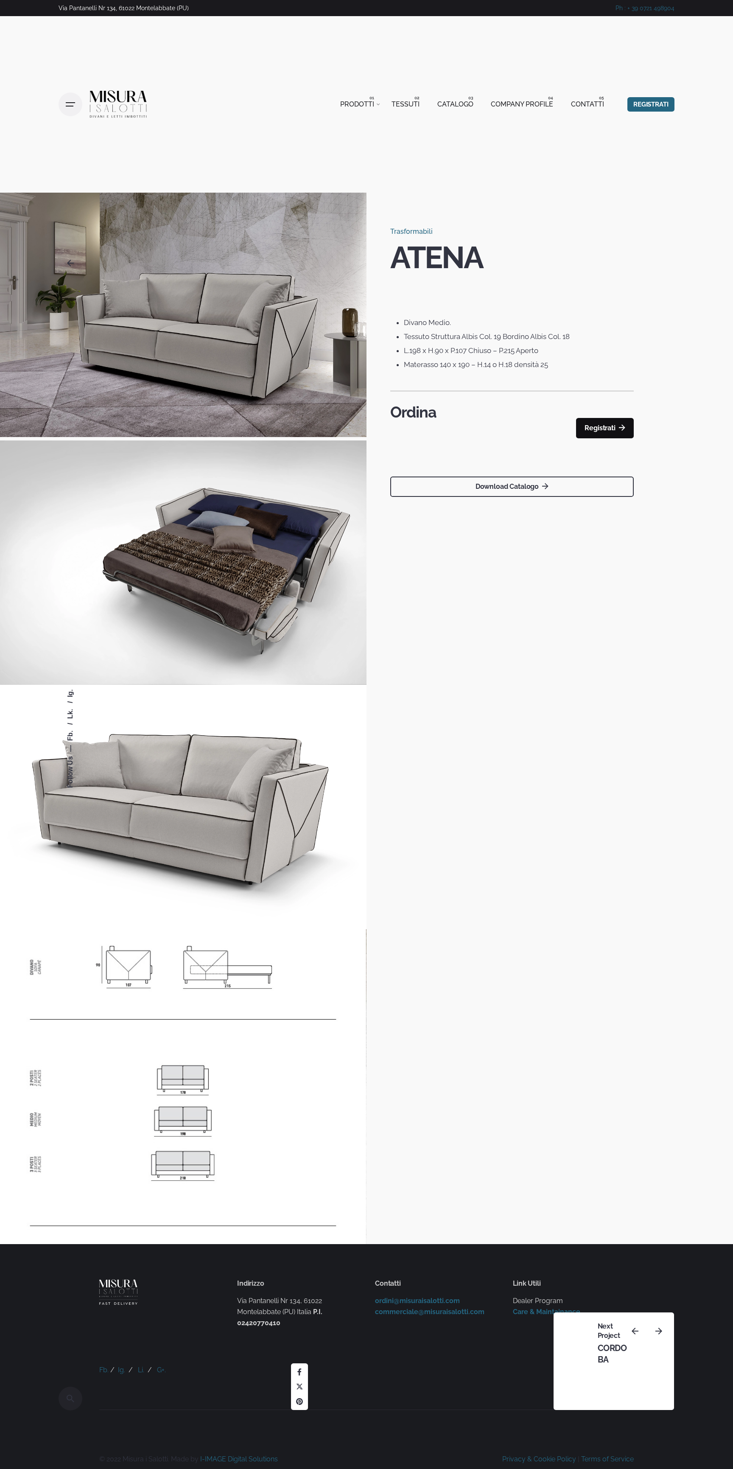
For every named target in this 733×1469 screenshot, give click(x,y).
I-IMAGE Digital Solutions (239, 1459)
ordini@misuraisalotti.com (417, 1301)
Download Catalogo (507, 486)
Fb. (70, 735)
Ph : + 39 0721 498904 (644, 8)
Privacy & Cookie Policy (539, 1459)
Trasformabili (411, 231)
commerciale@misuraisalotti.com (429, 1312)
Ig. (70, 693)
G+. (161, 1370)
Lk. (70, 713)
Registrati (600, 428)
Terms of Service (607, 1459)
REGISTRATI (651, 104)
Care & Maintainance (546, 1312)
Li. (141, 1370)
